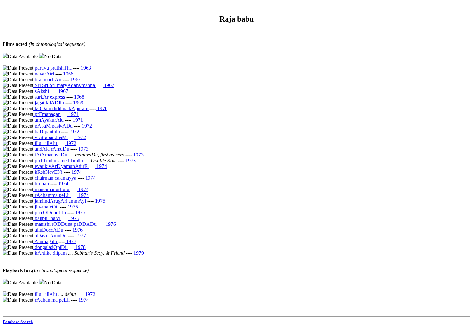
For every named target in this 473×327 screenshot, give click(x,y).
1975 (99, 201)
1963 (85, 68)
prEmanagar (47, 114)
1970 (101, 108)
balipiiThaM (47, 218)
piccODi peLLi (50, 212)
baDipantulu (47, 131)
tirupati (41, 183)
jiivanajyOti (46, 206)
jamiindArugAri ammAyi (60, 201)
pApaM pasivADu (53, 125)
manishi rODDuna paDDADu (65, 224)
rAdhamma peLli (52, 195)
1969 (77, 102)
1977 (80, 235)
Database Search (18, 321)
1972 (86, 125)
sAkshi (41, 91)
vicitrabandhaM (50, 137)
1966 (67, 73)
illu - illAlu (45, 143)
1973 (82, 149)
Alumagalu (45, 241)
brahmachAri (48, 79)
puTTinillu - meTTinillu (58, 160)
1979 (138, 253)
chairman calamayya (55, 178)
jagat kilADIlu (49, 102)
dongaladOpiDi (50, 247)
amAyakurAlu (49, 120)
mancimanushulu (51, 189)
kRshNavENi (48, 172)
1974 (101, 166)
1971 (73, 114)
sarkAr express (49, 97)
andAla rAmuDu (51, 149)
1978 (80, 247)
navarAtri (44, 73)
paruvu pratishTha (53, 68)
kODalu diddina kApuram (61, 108)
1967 (75, 79)
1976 (110, 224)
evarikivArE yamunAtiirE (61, 166)
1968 (78, 97)
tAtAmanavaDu (51, 154)
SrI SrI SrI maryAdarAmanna (64, 85)
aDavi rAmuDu (50, 235)
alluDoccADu (49, 230)
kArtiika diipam (50, 253)
